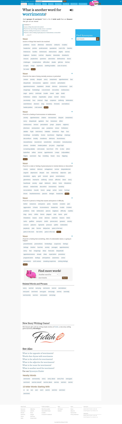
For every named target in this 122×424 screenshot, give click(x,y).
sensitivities (47, 142)
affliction (57, 179)
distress (54, 86)
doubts (54, 62)
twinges (51, 193)
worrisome (46, 288)
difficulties (46, 62)
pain (69, 172)
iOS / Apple (60, 409)
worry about (51, 379)
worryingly (51, 291)
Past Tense (32, 416)
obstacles (49, 45)
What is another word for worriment (38, 368)
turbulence (55, 131)
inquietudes (42, 97)
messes (25, 58)
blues (64, 179)
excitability (35, 135)
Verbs (22, 418)
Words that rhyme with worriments (37, 356)
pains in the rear (50, 232)
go (98, 39)
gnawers (62, 221)
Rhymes (44, 4)
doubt (63, 93)
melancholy (54, 172)
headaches (26, 48)
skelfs (46, 221)
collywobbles (65, 152)
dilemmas (41, 45)
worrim (47, 390)
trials (33, 211)
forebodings (36, 90)
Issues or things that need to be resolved (33, 27)
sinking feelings (63, 261)
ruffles (36, 214)
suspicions (57, 244)
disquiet (39, 79)
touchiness (50, 135)
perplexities (34, 58)
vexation (62, 204)
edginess (66, 124)
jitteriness (26, 128)
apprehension (48, 152)
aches (55, 190)
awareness (55, 258)
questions (43, 58)
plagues (48, 214)
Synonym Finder (36, 371)
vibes (45, 254)
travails (36, 190)
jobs (33, 228)
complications (36, 62)
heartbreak (26, 183)
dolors (55, 183)
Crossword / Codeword (47, 414)
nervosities (55, 90)
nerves (40, 152)
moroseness (52, 186)
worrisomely (27, 295)
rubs (55, 214)
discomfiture (27, 138)
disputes (48, 55)
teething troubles (50, 65)
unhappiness (48, 169)
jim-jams (51, 145)
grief (39, 176)
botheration (69, 100)
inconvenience (44, 207)
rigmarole (41, 225)
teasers (62, 218)
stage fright (60, 145)
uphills (56, 225)
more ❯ (33, 69)
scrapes (25, 65)
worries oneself (36, 382)
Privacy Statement (74, 414)
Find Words (66, 4)
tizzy (58, 156)
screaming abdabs (29, 149)
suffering (61, 100)
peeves (48, 211)
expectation (52, 254)
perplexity (26, 228)
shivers (25, 145)
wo (27, 390)
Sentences (50, 4)
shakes (34, 97)
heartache (36, 179)
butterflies (26, 152)
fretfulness (26, 97)
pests (49, 204)
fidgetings (59, 135)
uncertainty (26, 100)
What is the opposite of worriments (37, 353)
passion (44, 193)
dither (61, 121)
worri (41, 390)
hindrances (26, 52)
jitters (68, 149)
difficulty (63, 211)
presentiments (27, 244)
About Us (73, 410)
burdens (33, 55)
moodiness (43, 138)
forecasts (51, 251)
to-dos (62, 149)
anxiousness (63, 86)
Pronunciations (83, 4)
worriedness (65, 104)
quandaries (53, 48)
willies (34, 152)
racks (60, 190)
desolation (26, 176)
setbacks (57, 45)
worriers (35, 295)
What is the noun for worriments (36, 365)
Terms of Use (73, 412)
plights (61, 52)
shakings (67, 135)
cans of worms (62, 65)
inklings (25, 247)
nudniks (70, 211)
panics (31, 93)
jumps (50, 97)
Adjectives (32, 409)
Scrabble (43, 412)
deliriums (52, 138)
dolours (25, 186)
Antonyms (30, 4)
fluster (53, 156)
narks (25, 221)
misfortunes (43, 52)
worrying (38, 288)
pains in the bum (57, 228)
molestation (63, 225)
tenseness (54, 121)
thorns (42, 214)
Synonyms (23, 4)
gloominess (27, 179)
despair (42, 172)
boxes (69, 58)
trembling (45, 156)
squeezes (40, 65)
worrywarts (43, 295)
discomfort (43, 186)
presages (54, 247)
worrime (54, 390)
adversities (51, 58)
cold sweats (38, 107)
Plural (31, 412)
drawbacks (65, 55)
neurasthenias (27, 142)
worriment (33, 156)
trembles (33, 145)
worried (31, 288)
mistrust (40, 100)
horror (43, 190)
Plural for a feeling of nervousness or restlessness (36, 30)
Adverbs (32, 410)
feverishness (61, 138)
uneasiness (53, 79)
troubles (64, 45)
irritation (69, 207)
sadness (32, 169)
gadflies (31, 221)
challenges (26, 62)
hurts (60, 183)
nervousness (37, 83)
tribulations (67, 183)
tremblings (26, 135)
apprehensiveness (29, 86)
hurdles (35, 52)
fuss (34, 100)
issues (33, 45)
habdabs (47, 131)
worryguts (43, 291)
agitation (45, 83)
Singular (32, 414)
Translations (58, 4)
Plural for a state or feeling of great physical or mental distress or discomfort (42, 32)
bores (60, 214)
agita (57, 93)
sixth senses (37, 261)
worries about (48, 382)
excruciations (27, 190)
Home (72, 409)
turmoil (56, 97)
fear (71, 79)
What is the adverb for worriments (37, 359)
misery (63, 97)
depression (34, 172)
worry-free (60, 379)
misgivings (26, 90)
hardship (61, 186)
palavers (33, 225)
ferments (57, 104)
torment (45, 176)
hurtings (66, 190)
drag (42, 104)
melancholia (34, 186)
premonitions (38, 244)
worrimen (62, 390)
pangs (49, 190)
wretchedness (60, 176)
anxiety (32, 79)
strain (40, 218)
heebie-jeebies (27, 107)
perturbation (61, 83)
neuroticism (38, 142)
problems (26, 45)
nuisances (33, 204)
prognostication (28, 258)
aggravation (27, 207)
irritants (35, 207)
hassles (69, 48)
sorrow (57, 169)
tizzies (43, 135)
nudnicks (54, 218)
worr (36, 390)
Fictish (56, 327)
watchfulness (27, 104)
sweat (52, 93)
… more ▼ (28, 35)
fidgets (25, 156)
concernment (46, 90)
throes (25, 193)
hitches (67, 62)
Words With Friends (46, 410)
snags (32, 65)
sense (63, 258)
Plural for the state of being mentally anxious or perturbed (37, 28)
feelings (65, 244)
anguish (25, 172)
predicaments (43, 48)
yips (43, 128)
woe (47, 172)
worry (45, 79)
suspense (53, 100)
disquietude (27, 83)
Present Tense (33, 418)
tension (36, 124)
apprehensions (63, 79)
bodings (37, 258)
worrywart (26, 291)
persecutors (54, 221)
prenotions (61, 254)
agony (34, 176)
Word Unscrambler (46, 409)
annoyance (41, 204)
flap (39, 156)
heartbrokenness (35, 193)
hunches (40, 247)
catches (41, 55)
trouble (46, 93)
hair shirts (39, 232)
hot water (26, 69)
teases (35, 218)
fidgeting (64, 156)
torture (51, 179)
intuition (32, 247)
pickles (34, 48)
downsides (56, 55)
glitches (60, 62)
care (70, 86)
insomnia (49, 104)
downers (36, 104)
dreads (48, 86)
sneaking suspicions (49, 261)
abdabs (25, 131)
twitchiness (39, 131)
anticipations (46, 258)
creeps (57, 152)
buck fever (50, 149)
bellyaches (46, 228)
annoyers (39, 221)
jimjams (58, 124)
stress (57, 128)
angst (25, 93)
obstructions (53, 52)
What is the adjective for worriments (38, 362)
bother (25, 204)
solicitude (38, 93)
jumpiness (50, 128)
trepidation (40, 86)
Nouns (22, 416)
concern (52, 83)
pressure (49, 225)
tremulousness (67, 142)
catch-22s (62, 48)
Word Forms (74, 4)
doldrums (47, 183)
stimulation (57, 142)
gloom (52, 176)
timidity (35, 138)
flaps (46, 100)
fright (31, 131)
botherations (61, 58)
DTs (57, 149)
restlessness (65, 90)
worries (67, 52)
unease (25, 79)
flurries (39, 228)
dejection (63, 172)
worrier (54, 288)
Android (59, 410)
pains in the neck (28, 232)
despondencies (65, 169)
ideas (44, 251)
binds (68, 218)
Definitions (38, 4)
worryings (52, 295)
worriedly (66, 291)
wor (32, 390)
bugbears (26, 55)
